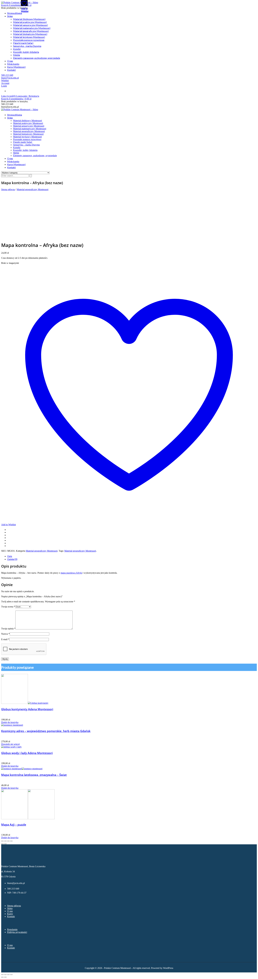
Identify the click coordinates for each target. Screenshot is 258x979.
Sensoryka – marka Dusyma (27, 46)
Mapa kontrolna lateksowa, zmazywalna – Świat (34, 775)
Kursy (10, 913)
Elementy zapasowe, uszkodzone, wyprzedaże (36, 57)
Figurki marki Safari (23, 43)
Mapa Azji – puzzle (13, 824)
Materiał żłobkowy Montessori (29, 19)
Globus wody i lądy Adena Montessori (27, 753)
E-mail (5, 639)
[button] (16, 5)
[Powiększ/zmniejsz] (2, 974)
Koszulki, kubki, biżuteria (26, 52)
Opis (9, 556)
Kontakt (11, 69)
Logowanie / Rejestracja (27, 96)
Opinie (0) (12, 559)
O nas (10, 60)
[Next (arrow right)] (5, 843)
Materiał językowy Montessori (29, 37)
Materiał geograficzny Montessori (31, 31)
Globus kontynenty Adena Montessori (27, 709)
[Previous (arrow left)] (2, 843)
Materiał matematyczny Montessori (31, 28)
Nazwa (5, 634)
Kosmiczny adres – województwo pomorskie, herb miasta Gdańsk (45, 731)
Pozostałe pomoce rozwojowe (28, 40)
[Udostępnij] (8, 974)
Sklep (10, 16)
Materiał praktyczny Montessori (30, 22)
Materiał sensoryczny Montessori (30, 25)
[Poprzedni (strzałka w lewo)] (2, 977)
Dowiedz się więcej (10, 744)
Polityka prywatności (17, 932)
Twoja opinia (8, 628)
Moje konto (13, 63)
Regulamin (12, 929)
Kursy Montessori (16, 66)
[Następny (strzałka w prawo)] (5, 977)
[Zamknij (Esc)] (11, 974)
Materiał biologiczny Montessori (30, 34)
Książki (17, 49)
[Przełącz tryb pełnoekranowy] (5, 974)
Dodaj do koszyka (9, 722)
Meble (16, 55)
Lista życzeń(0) (8, 96)
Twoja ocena (8, 606)
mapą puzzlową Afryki (71, 573)
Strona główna (14, 13)
